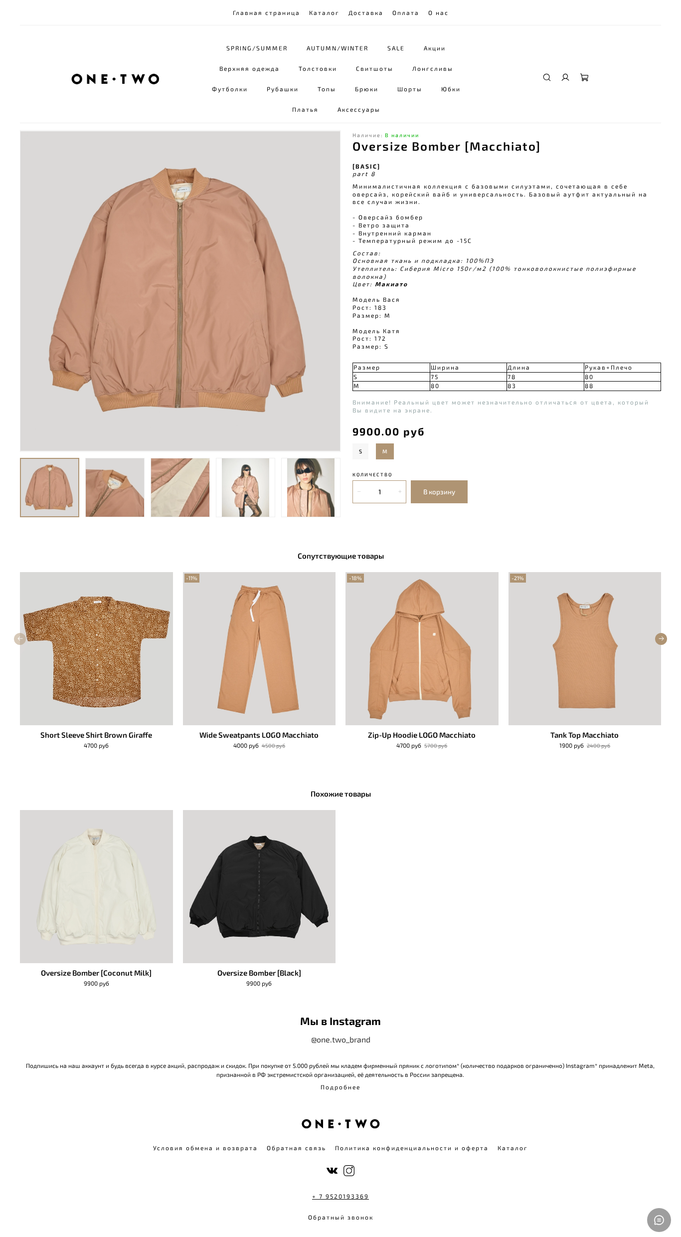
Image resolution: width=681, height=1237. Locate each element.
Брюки (366, 88)
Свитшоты (374, 68)
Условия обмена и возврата (205, 1147)
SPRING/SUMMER (257, 47)
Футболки (230, 88)
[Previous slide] (32, 291)
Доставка (365, 12)
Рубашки (283, 88)
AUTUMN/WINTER (337, 47)
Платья (305, 109)
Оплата (405, 12)
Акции (435, 47)
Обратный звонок (340, 1217)
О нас (438, 12)
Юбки (451, 88)
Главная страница (266, 12)
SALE (396, 47)
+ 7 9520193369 (340, 1196)
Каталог (324, 12)
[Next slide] (329, 291)
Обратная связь (296, 1147)
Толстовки (318, 68)
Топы (327, 88)
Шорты (409, 88)
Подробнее (340, 1086)
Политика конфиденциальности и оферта (412, 1147)
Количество (372, 474)
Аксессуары (359, 109)
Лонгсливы (432, 68)
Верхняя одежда (249, 68)
